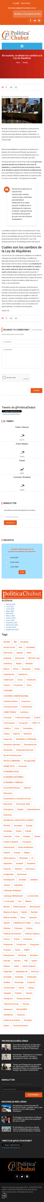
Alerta (29, 653)
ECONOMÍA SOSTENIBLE (13, 777)
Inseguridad (8, 874)
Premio (17, 939)
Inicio (18, 62)
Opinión (6, 923)
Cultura (6, 734)
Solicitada (19, 977)
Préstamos (27, 939)
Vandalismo (8, 1015)
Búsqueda (26, 669)
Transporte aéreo (23, 998)
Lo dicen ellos (33, 896)
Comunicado (26, 707)
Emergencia (8, 809)
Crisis (16, 728)
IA (32, 858)
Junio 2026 (10, 609)
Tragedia (7, 993)
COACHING (8, 690)
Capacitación (8, 674)
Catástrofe (22, 674)
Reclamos (34, 955)
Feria (17, 836)
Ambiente (7, 658)
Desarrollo (7, 739)
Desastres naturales (11, 745)
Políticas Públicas (32, 934)
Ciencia (6, 685)
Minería (6, 907)
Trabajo (31, 988)
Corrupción (23, 723)
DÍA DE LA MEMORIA (11, 761)
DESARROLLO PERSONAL (26, 739)
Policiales (18, 928)
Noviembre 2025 (12, 625)
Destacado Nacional (24, 750)
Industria (18, 869)
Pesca (37, 923)
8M (15, 642)
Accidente (24, 642)
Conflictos (24, 712)
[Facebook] (31, 20)
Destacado (8, 750)
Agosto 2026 (10, 604)
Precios (6, 939)
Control (37, 717)
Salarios (6, 966)
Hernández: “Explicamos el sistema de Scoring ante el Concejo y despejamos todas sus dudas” (27, 1056)
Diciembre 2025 (11, 623)
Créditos (7, 728)
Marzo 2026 (10, 616)
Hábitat (27, 853)
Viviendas (28, 1020)
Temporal (31, 982)
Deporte (16, 734)
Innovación (30, 869)
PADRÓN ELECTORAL (22, 923)
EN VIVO (6, 642)
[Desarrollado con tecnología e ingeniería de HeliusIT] (4, 1196)
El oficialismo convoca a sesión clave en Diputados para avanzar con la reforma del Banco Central (26, 1129)
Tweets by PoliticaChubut (11, 414)
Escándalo (7, 831)
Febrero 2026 (11, 618)
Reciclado (22, 955)
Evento (19, 831)
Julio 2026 (10, 606)
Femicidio (7, 836)
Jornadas (22, 880)
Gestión (6, 853)
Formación (26, 842)
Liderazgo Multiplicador (13, 896)
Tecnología (18, 982)
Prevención (8, 944)
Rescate (6, 961)
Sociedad (7, 977)
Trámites (18, 993)
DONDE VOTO (9, 766)
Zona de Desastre (20, 1025)
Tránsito (29, 993)
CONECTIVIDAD (9, 712)
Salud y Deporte (29, 966)
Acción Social (9, 647)
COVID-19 (36, 723)
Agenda (19, 653)
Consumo (7, 717)
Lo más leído (8, 901)
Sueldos (6, 982)
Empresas (7, 815)
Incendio (19, 863)
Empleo (20, 809)
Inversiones (22, 874)
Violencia (21, 1015)
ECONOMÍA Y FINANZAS (13, 782)
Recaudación (8, 955)
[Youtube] (39, 20)
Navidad (34, 912)
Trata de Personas (11, 1004)
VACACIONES (21, 1009)
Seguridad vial (21, 971)
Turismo (25, 1004)
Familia (28, 831)
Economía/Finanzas (11, 788)
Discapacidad (29, 761)
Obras (22, 917)
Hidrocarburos (9, 858)
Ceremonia (31, 680)
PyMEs (27, 950)
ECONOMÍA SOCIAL (11, 772)
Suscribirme (10, 523)
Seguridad (7, 971)
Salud (16, 966)
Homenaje (23, 858)
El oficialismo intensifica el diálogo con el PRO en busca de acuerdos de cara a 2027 (27, 1119)
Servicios (35, 971)
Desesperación (30, 745)
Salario (34, 961)
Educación (7, 793)
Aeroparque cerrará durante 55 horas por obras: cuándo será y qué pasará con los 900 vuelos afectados (27, 1108)
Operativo (33, 917)
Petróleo (7, 928)
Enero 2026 (10, 620)
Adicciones (8, 653)
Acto (20, 647)
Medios (28, 901)
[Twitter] (35, 20)
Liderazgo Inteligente (12, 890)
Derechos (28, 734)
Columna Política (10, 701)
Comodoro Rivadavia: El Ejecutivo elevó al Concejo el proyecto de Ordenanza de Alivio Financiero (27, 1047)
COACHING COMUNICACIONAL (16, 696)
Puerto (17, 950)
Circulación (18, 685)
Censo (20, 680)
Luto (20, 901)
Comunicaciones (10, 707)
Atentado (29, 663)
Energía (29, 826)
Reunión (17, 961)
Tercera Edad (8, 988)
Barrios (6, 669)
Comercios (26, 701)
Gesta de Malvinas (25, 847)
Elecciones (8, 804)
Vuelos (6, 1025)
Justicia (6, 885)
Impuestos (7, 863)
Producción (21, 944)
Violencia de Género (11, 1020)
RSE (26, 961)
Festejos (26, 836)
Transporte (8, 998)
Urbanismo (8, 1009)
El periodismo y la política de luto (17, 799)
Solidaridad (31, 977)
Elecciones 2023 (23, 804)
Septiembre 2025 (12, 629)
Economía (22, 766)
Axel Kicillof (14, 558)
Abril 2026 (9, 613)
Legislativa (18, 885)
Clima (29, 685)
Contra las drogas (22, 717)
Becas (16, 669)
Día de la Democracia (12, 755)
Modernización (19, 907)
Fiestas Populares (11, 842)
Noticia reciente (10, 917)
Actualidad (30, 647)
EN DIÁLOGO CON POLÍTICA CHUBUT (18, 820)
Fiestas (37, 836)
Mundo (24, 912)
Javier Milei (14, 567)
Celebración (8, 680)
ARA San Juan (34, 658)
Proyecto (7, 950)
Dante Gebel (14, 562)
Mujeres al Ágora (10, 912)
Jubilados (34, 880)
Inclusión (7, 869)
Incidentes (31, 863)
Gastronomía (8, 847)
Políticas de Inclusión (12, 934)
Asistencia (7, 663)
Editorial (27, 788)
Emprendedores (33, 809)
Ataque (19, 663)
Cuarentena (27, 728)
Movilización (35, 907)
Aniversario (19, 658)
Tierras (21, 988)
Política (29, 928)
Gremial (17, 853)
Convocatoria (9, 723)
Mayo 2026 (10, 611)
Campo (37, 669)
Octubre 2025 (11, 627)
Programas (34, 944)
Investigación (9, 880)
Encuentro (18, 826)
